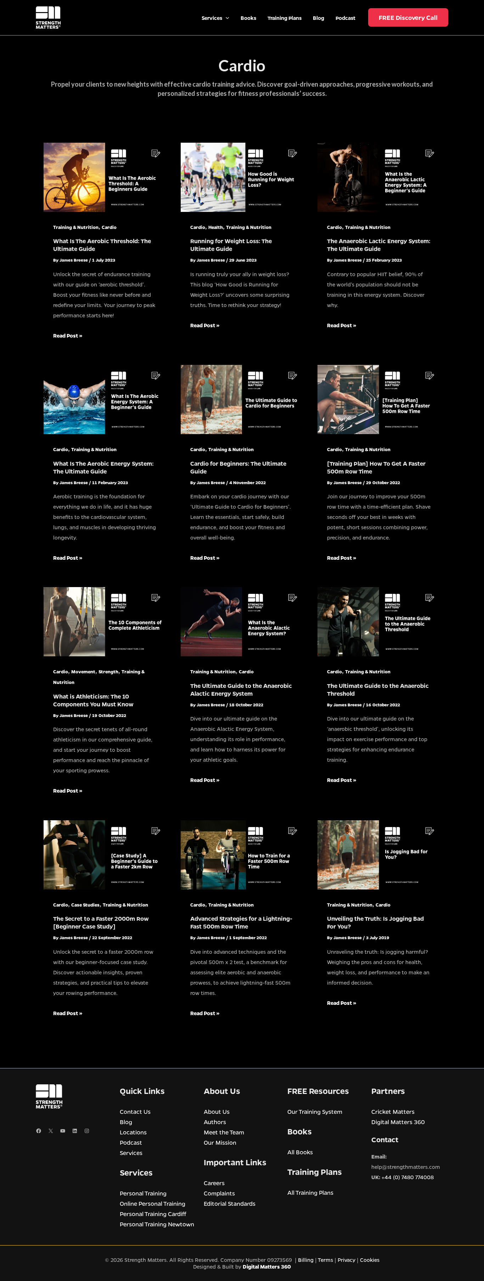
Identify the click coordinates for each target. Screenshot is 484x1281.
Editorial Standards (229, 1203)
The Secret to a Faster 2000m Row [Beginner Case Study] (101, 922)
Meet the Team (224, 1132)
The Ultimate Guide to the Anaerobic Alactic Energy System (241, 689)
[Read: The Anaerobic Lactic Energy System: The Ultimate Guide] (378, 176)
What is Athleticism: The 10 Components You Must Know (93, 700)
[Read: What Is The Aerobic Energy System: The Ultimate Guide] (105, 399)
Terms (325, 1259)
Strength (108, 671)
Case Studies (85, 905)
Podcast (131, 1142)
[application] (225, 18)
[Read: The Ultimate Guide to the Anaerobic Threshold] (378, 621)
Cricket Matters (393, 1111)
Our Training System (314, 1111)
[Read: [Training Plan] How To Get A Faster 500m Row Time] (378, 399)
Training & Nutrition (76, 227)
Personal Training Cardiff (153, 1213)
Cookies (369, 1259)
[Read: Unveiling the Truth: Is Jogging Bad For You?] (378, 854)
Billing (306, 1259)
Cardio (109, 227)
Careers (214, 1183)
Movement (83, 671)
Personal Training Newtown (157, 1224)
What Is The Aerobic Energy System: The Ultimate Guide (103, 467)
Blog (126, 1122)
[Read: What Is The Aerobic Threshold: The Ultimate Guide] (105, 176)
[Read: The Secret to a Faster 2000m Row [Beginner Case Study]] (105, 854)
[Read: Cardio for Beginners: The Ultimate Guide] (242, 399)
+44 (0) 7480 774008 (408, 1177)
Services (131, 1152)
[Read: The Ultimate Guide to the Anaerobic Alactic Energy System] (242, 621)
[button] (408, 17)
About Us (217, 1111)
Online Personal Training (152, 1203)
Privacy (346, 1259)
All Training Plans (310, 1192)
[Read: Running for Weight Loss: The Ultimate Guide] (242, 176)
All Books (300, 1152)
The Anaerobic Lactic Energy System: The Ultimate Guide (378, 244)
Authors (215, 1122)
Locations (133, 1132)
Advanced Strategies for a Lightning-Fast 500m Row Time (241, 922)
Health (215, 227)
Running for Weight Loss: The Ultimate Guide (231, 244)
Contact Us (135, 1111)
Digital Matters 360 (398, 1122)
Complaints (219, 1193)
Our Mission (220, 1142)
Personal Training (143, 1193)
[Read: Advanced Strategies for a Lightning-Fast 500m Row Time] (242, 854)
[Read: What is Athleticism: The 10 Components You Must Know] (105, 621)
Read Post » (68, 336)
